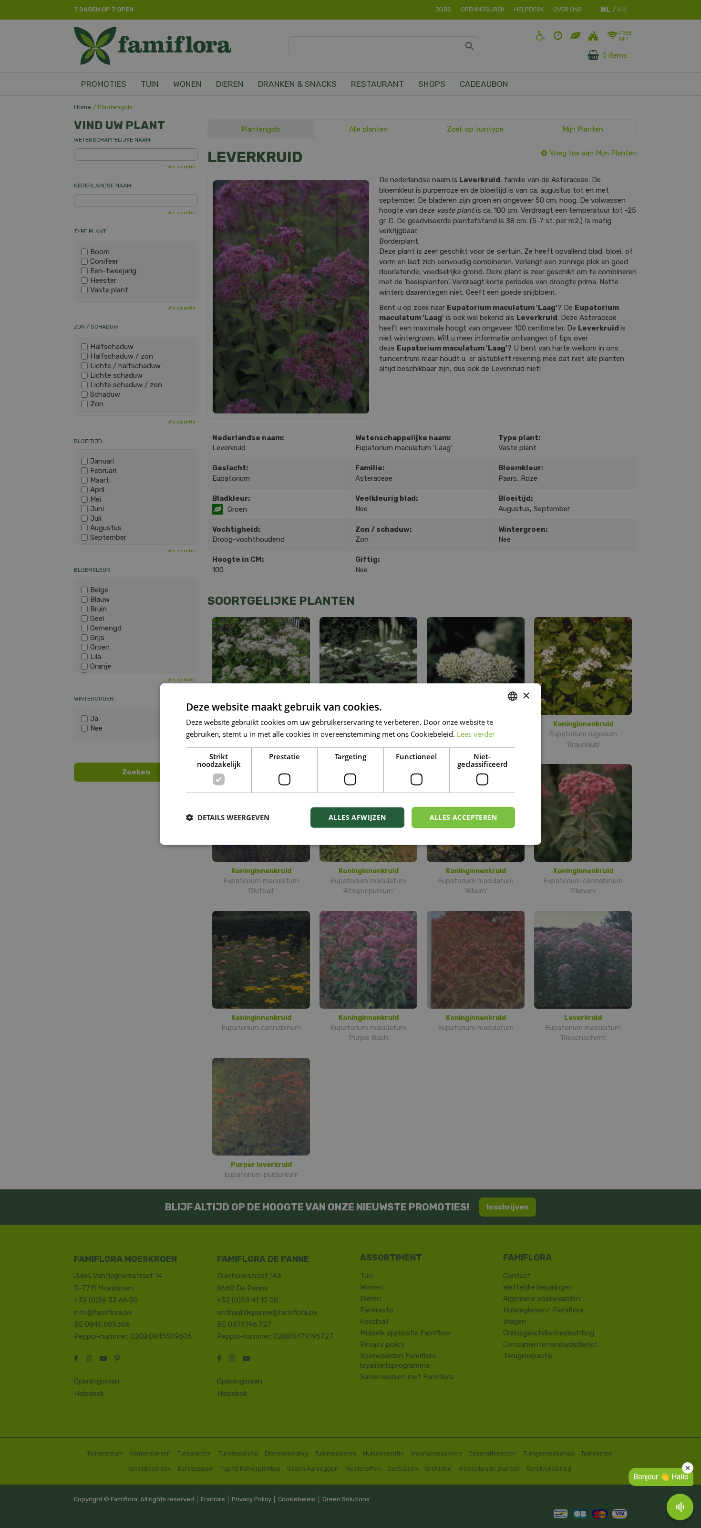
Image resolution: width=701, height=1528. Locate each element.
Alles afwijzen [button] (357, 817)
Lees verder (476, 734)
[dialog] (350, 764)
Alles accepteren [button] (463, 817)
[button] (227, 817)
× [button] (525, 695)
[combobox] (512, 696)
